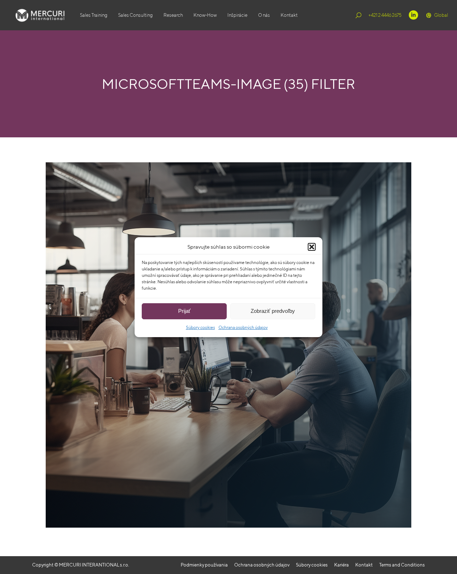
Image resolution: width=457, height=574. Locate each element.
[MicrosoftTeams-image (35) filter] (228, 345)
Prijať (184, 311)
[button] (311, 246)
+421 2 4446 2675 (385, 15)
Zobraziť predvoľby (273, 311)
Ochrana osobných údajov (243, 327)
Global (441, 15)
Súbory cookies (200, 327)
